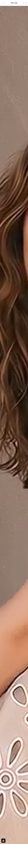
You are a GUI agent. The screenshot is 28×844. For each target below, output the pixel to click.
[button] (1, 3)
